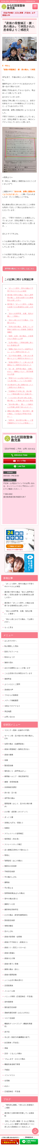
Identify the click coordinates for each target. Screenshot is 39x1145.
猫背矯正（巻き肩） (12, 839)
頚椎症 (7, 828)
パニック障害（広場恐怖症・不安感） (19, 996)
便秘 (6, 1048)
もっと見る (8, 627)
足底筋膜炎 (8, 985)
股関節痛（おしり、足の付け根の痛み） (18, 805)
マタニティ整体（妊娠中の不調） (17, 730)
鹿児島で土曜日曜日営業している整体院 (19, 1114)
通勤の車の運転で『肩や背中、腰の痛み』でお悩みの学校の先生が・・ (20, 413)
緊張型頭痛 (8, 765)
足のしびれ (8, 931)
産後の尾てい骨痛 (11, 964)
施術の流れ (8, 662)
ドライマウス (9, 1075)
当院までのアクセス (12, 706)
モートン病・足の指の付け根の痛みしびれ (19, 737)
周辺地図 (7, 711)
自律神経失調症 (10, 787)
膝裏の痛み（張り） (12, 969)
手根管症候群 (9, 871)
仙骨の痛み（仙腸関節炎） (14, 744)
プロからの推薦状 (11, 695)
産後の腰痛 (8, 755)
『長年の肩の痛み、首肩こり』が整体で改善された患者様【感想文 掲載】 (20, 329)
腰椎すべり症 (9, 904)
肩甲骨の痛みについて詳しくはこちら (19, 269)
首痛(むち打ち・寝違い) (13, 823)
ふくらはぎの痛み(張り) (13, 980)
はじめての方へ (10, 641)
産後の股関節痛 (10, 975)
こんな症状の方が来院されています (18, 673)
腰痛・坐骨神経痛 (11, 782)
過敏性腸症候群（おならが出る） (17, 1013)
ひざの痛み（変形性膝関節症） (16, 915)
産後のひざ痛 (9, 958)
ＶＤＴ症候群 (9, 1018)
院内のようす (9, 657)
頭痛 (6, 760)
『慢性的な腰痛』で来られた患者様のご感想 (19, 1106)
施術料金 (7, 679)
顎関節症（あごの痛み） (14, 861)
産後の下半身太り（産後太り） (16, 942)
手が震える (8, 888)
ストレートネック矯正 (13, 844)
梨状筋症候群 (9, 920)
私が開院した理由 (11, 646)
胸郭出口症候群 (10, 866)
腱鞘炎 (7, 882)
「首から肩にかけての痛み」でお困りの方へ (19, 620)
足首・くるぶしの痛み (13, 1053)
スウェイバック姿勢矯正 (14, 833)
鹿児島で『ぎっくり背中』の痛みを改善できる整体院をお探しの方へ (20, 307)
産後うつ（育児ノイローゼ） (15, 947)
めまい (7, 1086)
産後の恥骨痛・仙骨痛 (13, 937)
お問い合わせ (9, 717)
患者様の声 (8, 690)
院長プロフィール (11, 652)
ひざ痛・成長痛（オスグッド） (16, 812)
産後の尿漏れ (9, 953)
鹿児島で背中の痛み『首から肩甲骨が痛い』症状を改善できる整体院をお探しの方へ (20, 297)
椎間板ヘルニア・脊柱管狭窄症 (16, 776)
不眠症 (7, 1070)
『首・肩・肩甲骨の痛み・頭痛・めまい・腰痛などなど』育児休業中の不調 (20, 371)
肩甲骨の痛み (9, 798)
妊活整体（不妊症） (12, 1043)
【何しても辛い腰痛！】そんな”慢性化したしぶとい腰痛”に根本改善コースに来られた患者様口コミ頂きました (19, 1124)
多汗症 (7, 1032)
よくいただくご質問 (12, 684)
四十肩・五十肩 (10, 793)
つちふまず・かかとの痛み (14, 1059)
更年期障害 (8, 1002)
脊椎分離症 (8, 926)
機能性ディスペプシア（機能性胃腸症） (18, 1025)
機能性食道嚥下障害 (12, 1064)
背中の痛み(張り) (11, 899)
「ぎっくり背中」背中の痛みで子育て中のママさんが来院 (19, 585)
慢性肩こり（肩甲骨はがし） (15, 771)
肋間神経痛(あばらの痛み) (14, 893)
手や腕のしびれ (10, 877)
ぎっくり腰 (8, 817)
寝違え (7, 855)
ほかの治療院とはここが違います (17, 668)
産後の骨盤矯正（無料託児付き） (17, 749)
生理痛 (7, 1081)
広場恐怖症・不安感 (12, 1091)
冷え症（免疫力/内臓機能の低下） (17, 1037)
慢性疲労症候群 (10, 1007)
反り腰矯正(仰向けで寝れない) (16, 850)
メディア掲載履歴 (11, 700)
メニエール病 (9, 991)
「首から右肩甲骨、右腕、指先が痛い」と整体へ (18, 612)
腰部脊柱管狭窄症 (11, 909)
